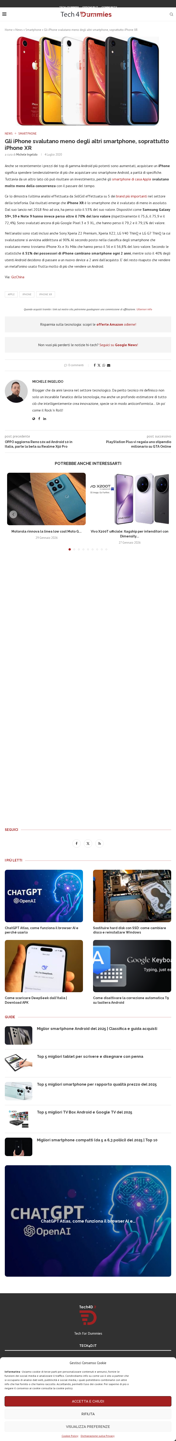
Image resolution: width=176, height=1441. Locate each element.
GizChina (17, 277)
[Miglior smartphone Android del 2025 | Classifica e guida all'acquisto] (18, 1035)
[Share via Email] (108, 365)
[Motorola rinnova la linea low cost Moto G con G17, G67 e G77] (46, 499)
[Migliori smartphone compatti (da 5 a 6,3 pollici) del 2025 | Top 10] (18, 1147)
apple (11, 294)
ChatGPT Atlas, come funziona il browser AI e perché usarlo (41, 930)
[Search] (171, 14)
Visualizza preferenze (88, 1427)
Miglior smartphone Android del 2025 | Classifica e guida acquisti (97, 1028)
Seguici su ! (118, 344)
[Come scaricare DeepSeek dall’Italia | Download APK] (44, 966)
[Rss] (94, 14)
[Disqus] (88, 622)
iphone (26, 294)
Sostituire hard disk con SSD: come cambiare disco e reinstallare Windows (129, 930)
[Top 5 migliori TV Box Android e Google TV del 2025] (18, 1119)
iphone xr (45, 294)
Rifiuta (88, 1414)
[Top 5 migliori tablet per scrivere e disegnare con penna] (18, 1063)
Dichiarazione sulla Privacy (98, 1436)
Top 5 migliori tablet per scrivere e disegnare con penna (90, 1056)
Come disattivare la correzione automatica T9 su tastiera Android (131, 1000)
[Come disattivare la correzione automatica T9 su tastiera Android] (132, 966)
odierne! (116, 324)
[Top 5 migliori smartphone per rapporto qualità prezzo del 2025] (18, 1091)
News (19, 30)
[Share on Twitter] (99, 365)
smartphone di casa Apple (131, 179)
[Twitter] (88, 14)
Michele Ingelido (27, 155)
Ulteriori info (144, 309)
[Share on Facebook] (95, 365)
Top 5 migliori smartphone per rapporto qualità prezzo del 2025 (97, 1084)
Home (9, 30)
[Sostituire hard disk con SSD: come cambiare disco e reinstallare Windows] (132, 896)
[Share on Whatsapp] (103, 365)
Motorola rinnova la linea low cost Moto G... (46, 531)
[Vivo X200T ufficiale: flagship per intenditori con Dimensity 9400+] (129, 499)
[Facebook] (82, 14)
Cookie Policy (70, 1436)
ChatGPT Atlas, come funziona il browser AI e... (88, 1221)
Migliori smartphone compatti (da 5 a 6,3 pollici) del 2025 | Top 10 (97, 1140)
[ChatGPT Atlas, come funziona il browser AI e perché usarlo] (44, 896)
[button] (13, 514)
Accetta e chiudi (88, 1401)
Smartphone (33, 30)
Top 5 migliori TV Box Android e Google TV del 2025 (84, 1112)
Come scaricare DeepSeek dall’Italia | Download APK (36, 1000)
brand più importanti (131, 196)
